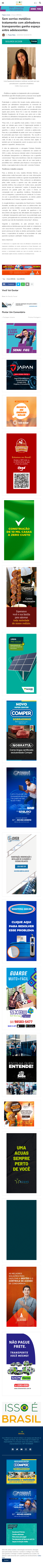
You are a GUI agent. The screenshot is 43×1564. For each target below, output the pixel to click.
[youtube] (21, 1449)
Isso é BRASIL (21, 279)
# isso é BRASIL (17, 15)
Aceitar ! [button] (6, 1560)
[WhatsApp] (23, 284)
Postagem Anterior (9, 317)
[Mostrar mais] (32, 284)
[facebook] (12, 1449)
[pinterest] (30, 1449)
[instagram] (26, 1449)
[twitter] (17, 1449)
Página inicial (6, 15)
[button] (3, 3)
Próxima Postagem (34, 317)
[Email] (27, 284)
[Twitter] (18, 284)
